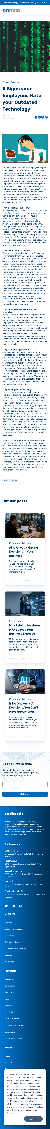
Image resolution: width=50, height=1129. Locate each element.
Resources (9, 1056)
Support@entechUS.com (26, 2)
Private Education (12, 1019)
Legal (7, 999)
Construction (10, 986)
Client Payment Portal (9, 2)
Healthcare (9, 992)
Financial (8, 1006)
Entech (5, 116)
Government (10, 1032)
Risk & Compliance (12, 942)
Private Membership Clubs (15, 1038)
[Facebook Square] (20, 906)
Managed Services (10, 481)
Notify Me (24, 794)
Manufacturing (10, 979)
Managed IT (10, 922)
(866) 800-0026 (42, 2)
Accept (33, 1119)
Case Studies (10, 1069)
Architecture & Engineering (15, 1025)
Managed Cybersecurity (14, 929)
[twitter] (6, 906)
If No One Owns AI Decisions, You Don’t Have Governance (23, 707)
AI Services (9, 962)
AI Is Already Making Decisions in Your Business (23, 551)
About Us (8, 1063)
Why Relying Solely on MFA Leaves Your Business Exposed (24, 629)
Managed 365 (10, 955)
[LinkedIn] (13, 906)
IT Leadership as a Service (15, 949)
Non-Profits (9, 1012)
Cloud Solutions (11, 935)
